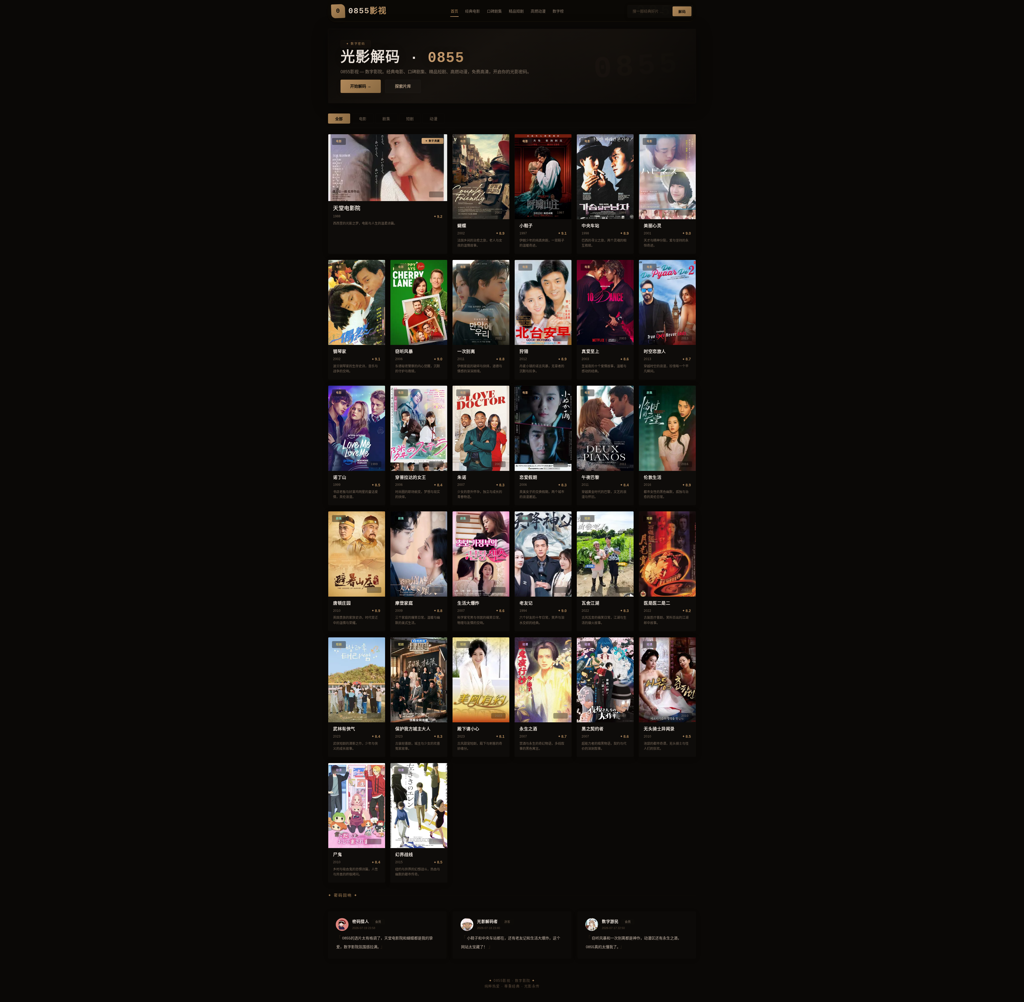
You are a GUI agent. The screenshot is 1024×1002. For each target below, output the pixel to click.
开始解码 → (360, 86)
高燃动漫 (538, 11)
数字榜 (558, 11)
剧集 (386, 119)
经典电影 (472, 11)
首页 (454, 11)
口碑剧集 (494, 11)
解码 (682, 12)
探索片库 (403, 86)
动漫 (433, 119)
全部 (339, 119)
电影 (363, 119)
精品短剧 (516, 11)
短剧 (410, 119)
